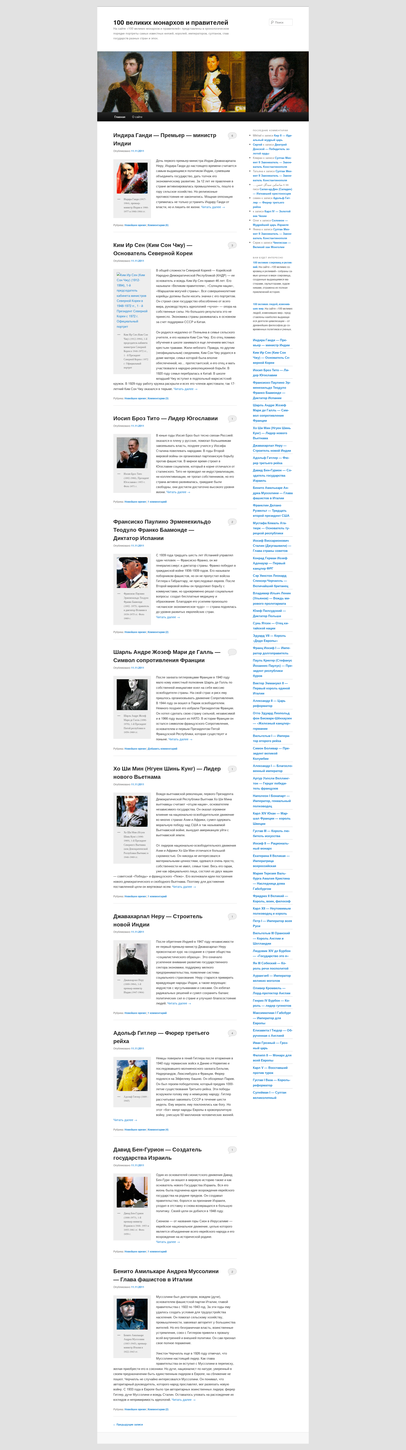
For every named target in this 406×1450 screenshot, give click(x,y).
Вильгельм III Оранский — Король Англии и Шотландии (271, 938)
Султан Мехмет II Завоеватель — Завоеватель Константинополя (272, 162)
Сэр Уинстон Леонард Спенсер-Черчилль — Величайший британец (270, 580)
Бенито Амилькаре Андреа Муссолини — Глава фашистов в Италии (273, 492)
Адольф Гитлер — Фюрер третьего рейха (271, 202)
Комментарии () (158, 225)
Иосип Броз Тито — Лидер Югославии (165, 418)
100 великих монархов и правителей (170, 22)
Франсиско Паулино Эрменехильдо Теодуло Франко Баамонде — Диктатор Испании (162, 529)
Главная (119, 117)
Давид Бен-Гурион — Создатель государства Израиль (272, 475)
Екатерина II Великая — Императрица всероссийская (271, 860)
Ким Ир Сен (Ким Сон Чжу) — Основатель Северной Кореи (271, 357)
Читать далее (213, 207)
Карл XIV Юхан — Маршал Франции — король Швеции (272, 818)
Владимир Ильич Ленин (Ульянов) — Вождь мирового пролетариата (272, 598)
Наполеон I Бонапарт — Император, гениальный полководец (272, 800)
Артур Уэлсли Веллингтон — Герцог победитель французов (271, 783)
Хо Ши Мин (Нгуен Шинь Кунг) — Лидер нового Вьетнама (272, 433)
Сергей (257, 144)
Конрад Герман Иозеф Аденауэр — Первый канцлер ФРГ (270, 563)
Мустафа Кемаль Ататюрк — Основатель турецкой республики (271, 528)
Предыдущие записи (128, 1424)
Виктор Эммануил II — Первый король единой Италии (271, 688)
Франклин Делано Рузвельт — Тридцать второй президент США (271, 510)
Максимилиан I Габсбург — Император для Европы (272, 1017)
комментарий (157, 501)
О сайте (137, 117)
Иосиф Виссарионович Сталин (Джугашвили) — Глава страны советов (272, 545)
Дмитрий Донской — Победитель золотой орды (271, 148)
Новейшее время (135, 225)
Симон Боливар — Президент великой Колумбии (271, 753)
